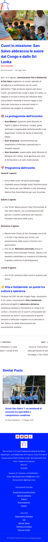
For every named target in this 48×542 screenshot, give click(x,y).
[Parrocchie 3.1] (5, 5)
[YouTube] (26, 437)
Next (42, 401)
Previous (5, 401)
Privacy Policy (35, 538)
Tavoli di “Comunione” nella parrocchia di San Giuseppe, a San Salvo (38, 348)
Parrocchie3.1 (8, 70)
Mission (24, 465)
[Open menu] (46, 5)
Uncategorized (7, 66)
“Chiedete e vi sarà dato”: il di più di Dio (9, 346)
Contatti (24, 468)
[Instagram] (22, 437)
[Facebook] (17, 437)
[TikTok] (30, 437)
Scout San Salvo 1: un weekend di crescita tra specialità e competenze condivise (23, 412)
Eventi (24, 506)
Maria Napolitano (14, 420)
